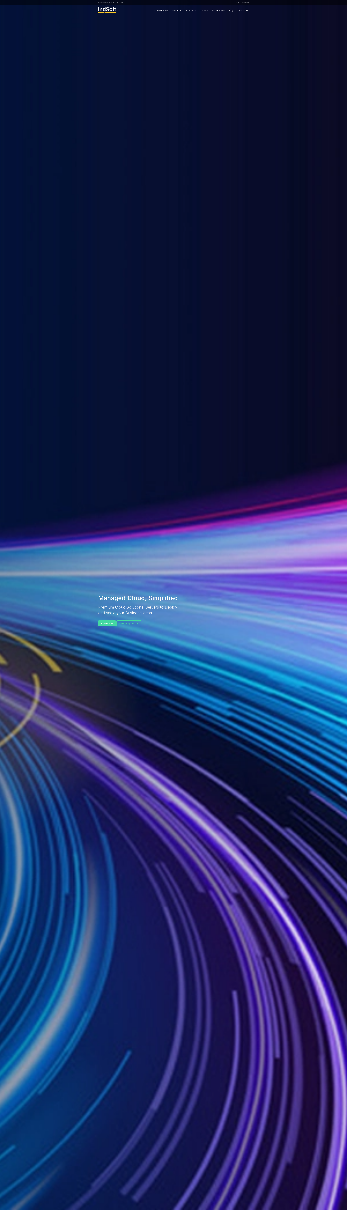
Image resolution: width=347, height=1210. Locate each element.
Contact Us (243, 10)
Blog (231, 10)
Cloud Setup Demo (127, 623)
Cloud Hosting (161, 10)
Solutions (190, 10)
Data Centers (218, 10)
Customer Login (243, 2)
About (203, 10)
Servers (176, 10)
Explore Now (107, 623)
